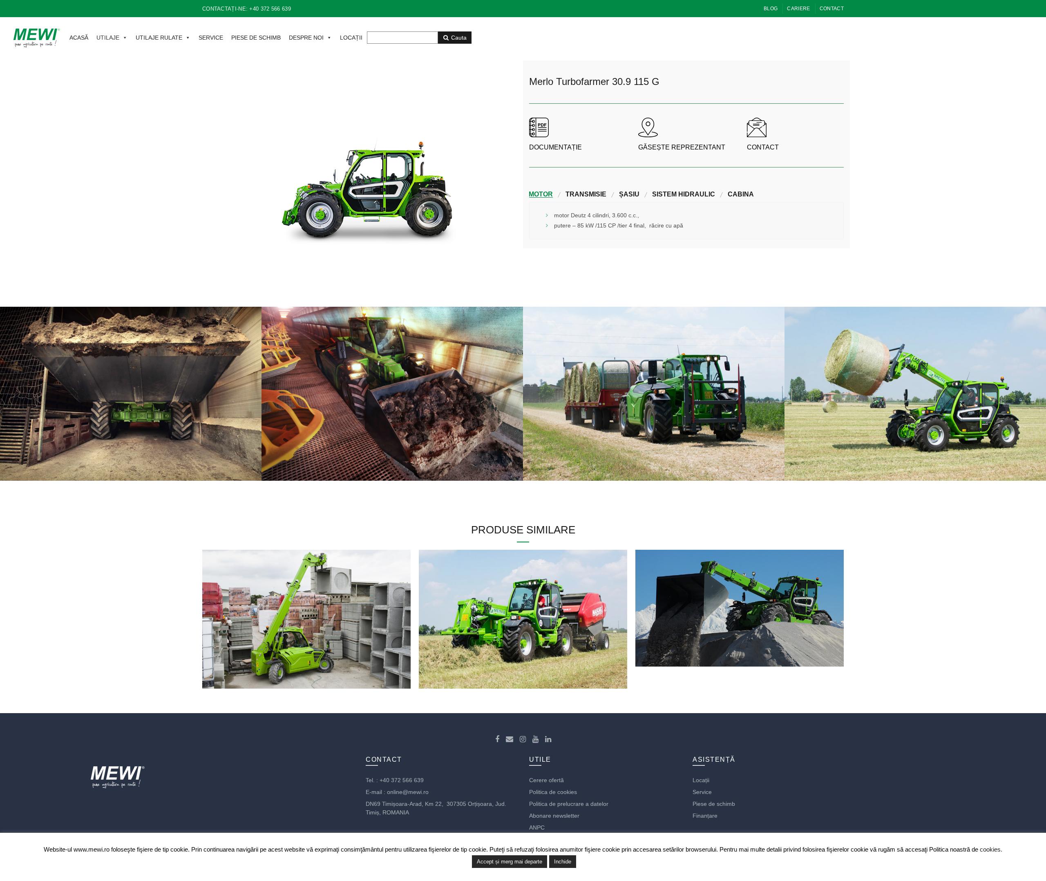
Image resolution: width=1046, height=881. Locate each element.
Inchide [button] (562, 862)
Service (702, 792)
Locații (701, 780)
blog (771, 8)
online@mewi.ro (408, 792)
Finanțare (705, 815)
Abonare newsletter (554, 815)
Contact (832, 8)
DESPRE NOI (306, 37)
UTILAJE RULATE (159, 37)
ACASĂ (78, 37)
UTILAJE (107, 37)
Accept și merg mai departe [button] (509, 862)
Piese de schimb (714, 804)
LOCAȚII (351, 37)
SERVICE (211, 37)
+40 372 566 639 (402, 780)
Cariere (798, 8)
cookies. (991, 849)
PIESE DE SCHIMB (256, 37)
